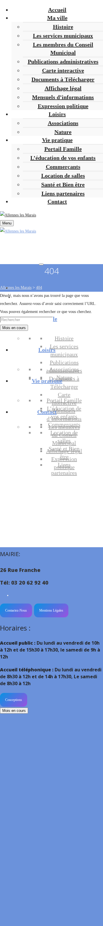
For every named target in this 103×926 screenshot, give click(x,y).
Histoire (63, 27)
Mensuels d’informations (63, 97)
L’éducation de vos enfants (63, 158)
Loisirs (47, 350)
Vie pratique (47, 381)
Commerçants (63, 167)
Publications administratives (63, 61)
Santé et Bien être (63, 184)
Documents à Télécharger (62, 79)
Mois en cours (14, 328)
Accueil (47, 288)
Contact (47, 412)
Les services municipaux (63, 35)
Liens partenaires (63, 193)
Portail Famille (63, 149)
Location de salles (63, 175)
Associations (63, 123)
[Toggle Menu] (41, 264)
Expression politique (63, 106)
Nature (63, 132)
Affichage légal (63, 88)
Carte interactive (63, 70)
